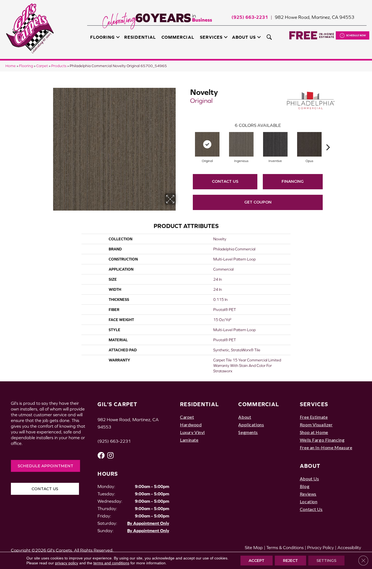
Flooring (102, 37)
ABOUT (310, 466)
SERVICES (314, 404)
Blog (304, 486)
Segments (248, 432)
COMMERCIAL (258, 404)
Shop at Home (314, 432)
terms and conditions (111, 563)
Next (328, 139)
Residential (140, 37)
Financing (293, 181)
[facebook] (101, 455)
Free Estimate (314, 417)
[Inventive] (275, 144)
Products (58, 66)
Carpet (42, 66)
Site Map (254, 547)
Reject (290, 560)
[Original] (207, 144)
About (244, 417)
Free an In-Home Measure (326, 447)
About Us (244, 37)
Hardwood (191, 424)
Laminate (189, 439)
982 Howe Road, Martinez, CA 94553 (314, 17)
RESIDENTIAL (199, 404)
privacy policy (66, 563)
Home (10, 66)
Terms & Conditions (285, 547)
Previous (187, 139)
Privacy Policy (320, 547)
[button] (118, 37)
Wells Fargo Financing (322, 439)
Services (211, 37)
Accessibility (349, 547)
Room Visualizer (316, 424)
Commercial (177, 37)
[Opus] (309, 144)
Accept (256, 560)
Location (309, 501)
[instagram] (110, 455)
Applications (251, 424)
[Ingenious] (241, 144)
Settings (326, 560)
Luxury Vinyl (192, 432)
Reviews (308, 493)
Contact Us (225, 181)
